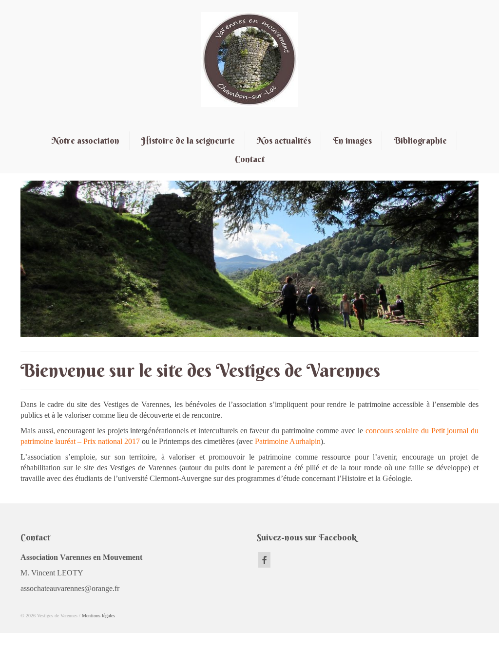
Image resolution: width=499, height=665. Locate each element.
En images (352, 140)
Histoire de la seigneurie (188, 140)
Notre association (85, 140)
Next (487, 259)
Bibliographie (420, 140)
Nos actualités (284, 140)
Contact (250, 159)
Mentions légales (98, 615)
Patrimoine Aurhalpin (288, 441)
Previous (11, 259)
